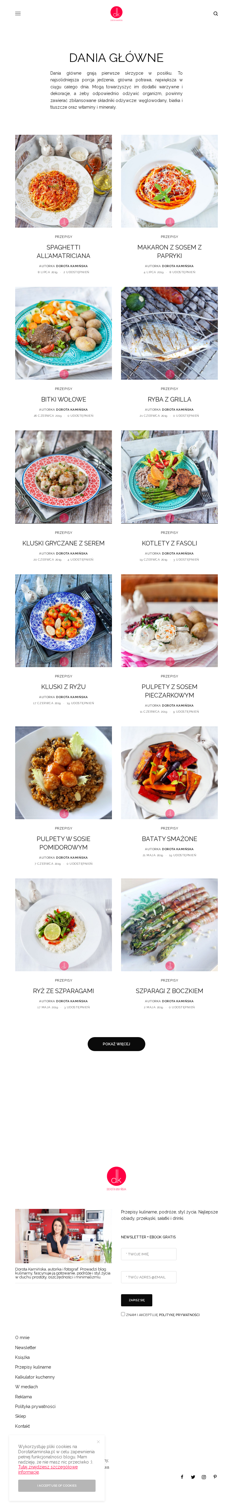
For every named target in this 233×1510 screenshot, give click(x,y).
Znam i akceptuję (162, 1315)
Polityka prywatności (35, 1406)
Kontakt (22, 1426)
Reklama (23, 1396)
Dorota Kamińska (72, 266)
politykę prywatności (179, 1315)
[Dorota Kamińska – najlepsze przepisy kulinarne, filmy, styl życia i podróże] (116, 13)
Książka (22, 1357)
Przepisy (63, 237)
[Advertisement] (116, 1108)
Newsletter (25, 1347)
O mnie (22, 1337)
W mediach (26, 1386)
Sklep (20, 1416)
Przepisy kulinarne (33, 1367)
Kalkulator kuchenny (35, 1377)
